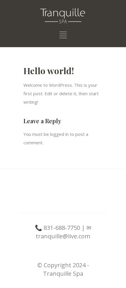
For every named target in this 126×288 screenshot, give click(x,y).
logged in (59, 134)
